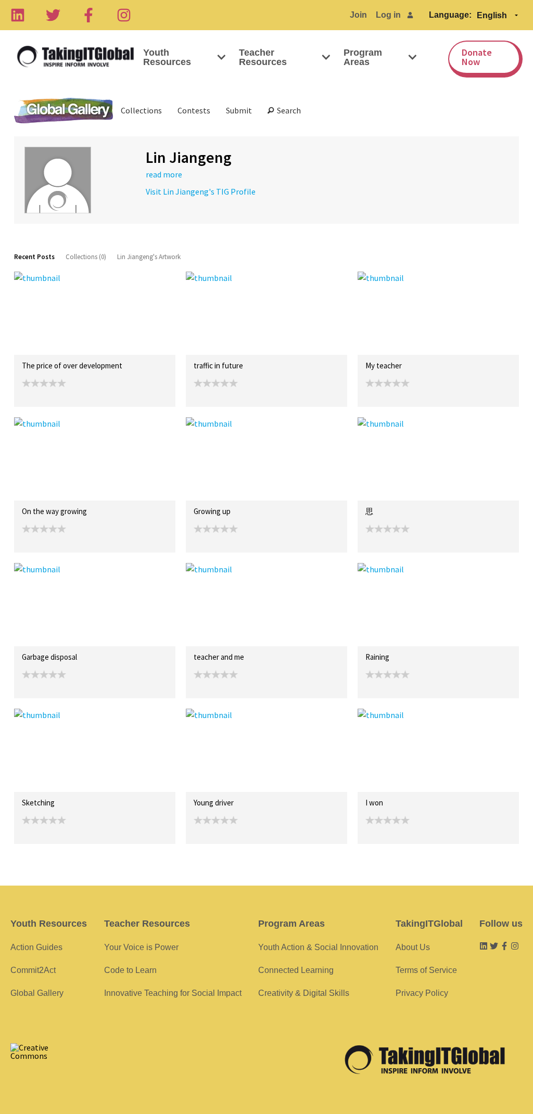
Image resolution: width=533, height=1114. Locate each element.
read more (164, 174)
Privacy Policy (422, 993)
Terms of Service (426, 970)
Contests (193, 110)
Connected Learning (296, 970)
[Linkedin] (17, 15)
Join (358, 14)
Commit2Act (33, 970)
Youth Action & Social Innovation (318, 947)
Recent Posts (34, 256)
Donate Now (477, 57)
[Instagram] (124, 15)
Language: (450, 14)
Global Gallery (63, 110)
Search (287, 110)
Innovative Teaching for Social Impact (173, 993)
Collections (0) (86, 256)
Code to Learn (130, 970)
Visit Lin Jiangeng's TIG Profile (201, 191)
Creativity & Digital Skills (303, 993)
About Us (413, 947)
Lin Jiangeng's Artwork (149, 256)
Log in (388, 14)
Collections (141, 110)
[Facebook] (88, 15)
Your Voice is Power (141, 947)
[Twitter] (53, 15)
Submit (239, 110)
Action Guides (36, 947)
